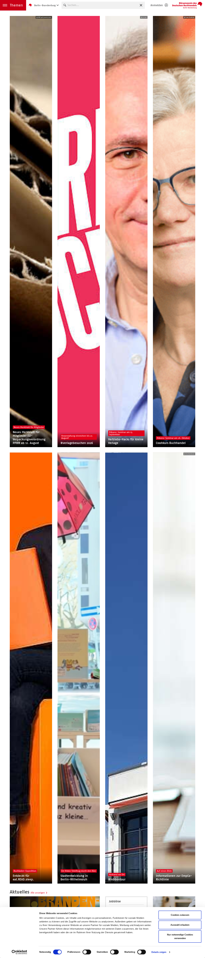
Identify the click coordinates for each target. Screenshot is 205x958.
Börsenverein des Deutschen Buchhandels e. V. (187, 5)
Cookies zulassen (180, 915)
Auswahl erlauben (179, 925)
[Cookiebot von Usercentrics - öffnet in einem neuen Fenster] (19, 952)
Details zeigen (158, 952)
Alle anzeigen (38, 892)
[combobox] (103, 5)
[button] (13, 5)
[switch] (87, 952)
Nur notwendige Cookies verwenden (180, 936)
